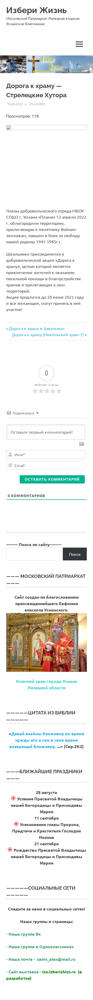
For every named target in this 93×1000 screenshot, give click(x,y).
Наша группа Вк (25, 934)
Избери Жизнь (36, 10)
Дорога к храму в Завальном (37, 328)
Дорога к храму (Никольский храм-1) (48, 334)
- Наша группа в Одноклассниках (40, 946)
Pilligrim (37, 104)
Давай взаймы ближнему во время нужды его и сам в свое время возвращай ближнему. (46, 740)
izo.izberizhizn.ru (59, 971)
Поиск (75, 554)
